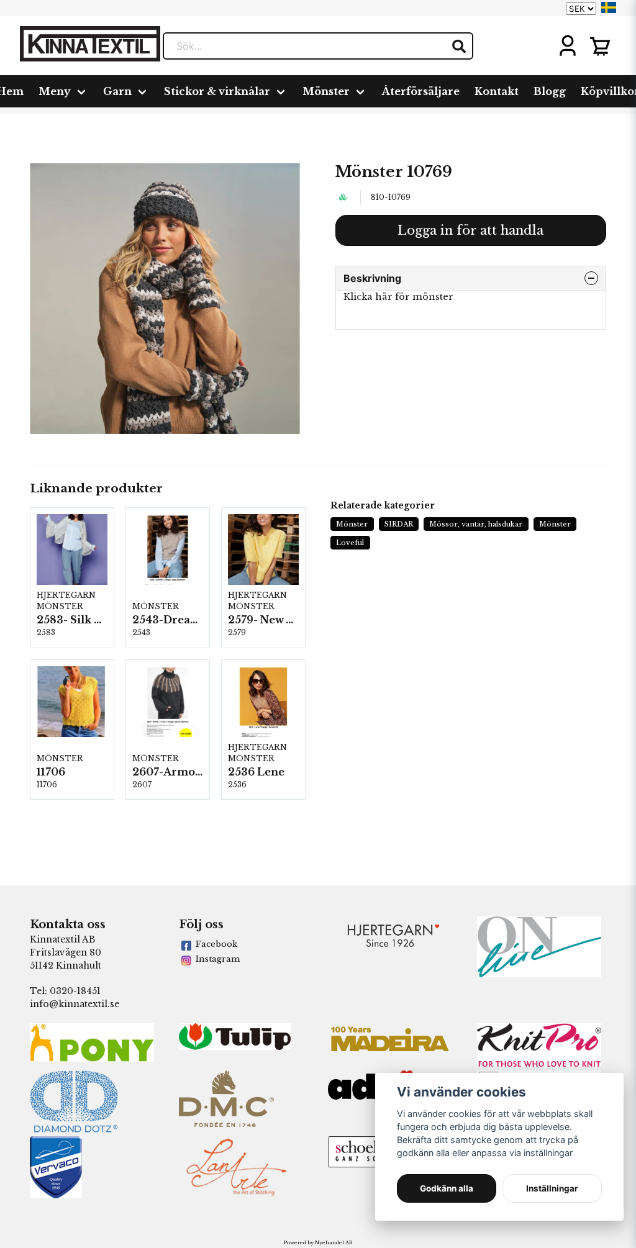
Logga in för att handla (470, 230)
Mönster (326, 91)
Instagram (218, 959)
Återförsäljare (421, 91)
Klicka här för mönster (398, 296)
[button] (608, 7)
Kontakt (497, 91)
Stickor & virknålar (217, 91)
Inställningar (552, 1188)
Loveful (350, 542)
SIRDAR (398, 524)
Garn (117, 91)
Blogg (550, 91)
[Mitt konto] (568, 46)
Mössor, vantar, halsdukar (475, 524)
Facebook (216, 944)
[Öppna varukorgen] (600, 46)
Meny (55, 91)
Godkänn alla (446, 1188)
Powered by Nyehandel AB (318, 1242)
